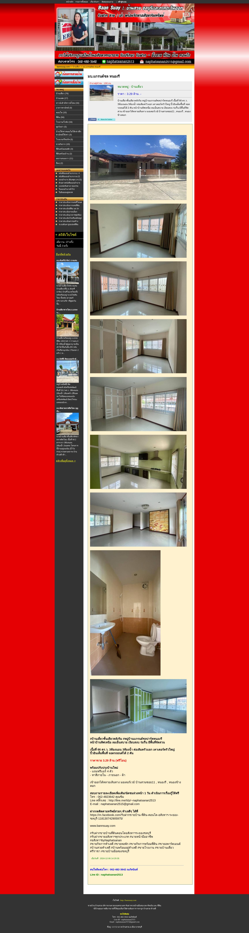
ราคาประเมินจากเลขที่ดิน (69, 205)
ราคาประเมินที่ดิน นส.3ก (69, 209)
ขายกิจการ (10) (63, 144)
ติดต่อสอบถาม (108, 2)
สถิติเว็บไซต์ (67, 235)
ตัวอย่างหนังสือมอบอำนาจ (69, 183)
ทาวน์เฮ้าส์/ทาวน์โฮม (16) (67, 103)
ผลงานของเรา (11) (64, 158)
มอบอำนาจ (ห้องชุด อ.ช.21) (70, 180)
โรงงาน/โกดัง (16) (64, 122)
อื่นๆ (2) (59, 163)
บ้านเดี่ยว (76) (62, 93)
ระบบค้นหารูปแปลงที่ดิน (68, 224)
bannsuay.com (63, 67)
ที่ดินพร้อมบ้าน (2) (64, 153)
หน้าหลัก (70, 2)
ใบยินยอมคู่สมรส (66, 192)
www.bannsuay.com (102, 825)
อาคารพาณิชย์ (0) (64, 108)
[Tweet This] (106, 120)
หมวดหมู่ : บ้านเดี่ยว (130, 86)
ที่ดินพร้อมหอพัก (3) (64, 149)
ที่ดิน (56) (60, 117)
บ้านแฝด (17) (62, 98)
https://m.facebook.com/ (105, 815)
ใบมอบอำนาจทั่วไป (66, 189)
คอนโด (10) (61, 112)
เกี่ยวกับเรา (94, 2)
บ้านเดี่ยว (76, 67)
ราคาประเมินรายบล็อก (68, 212)
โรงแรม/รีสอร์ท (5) (64, 139)
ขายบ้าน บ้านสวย (95, 905)
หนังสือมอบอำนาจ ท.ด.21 (69, 176)
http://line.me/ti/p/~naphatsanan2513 (132, 800)
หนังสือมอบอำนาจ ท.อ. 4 (69, 173)
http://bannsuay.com (128, 900)
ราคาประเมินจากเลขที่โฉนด (70, 202)
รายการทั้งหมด (82, 2)
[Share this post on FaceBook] (92, 120)
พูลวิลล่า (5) (61, 127)
